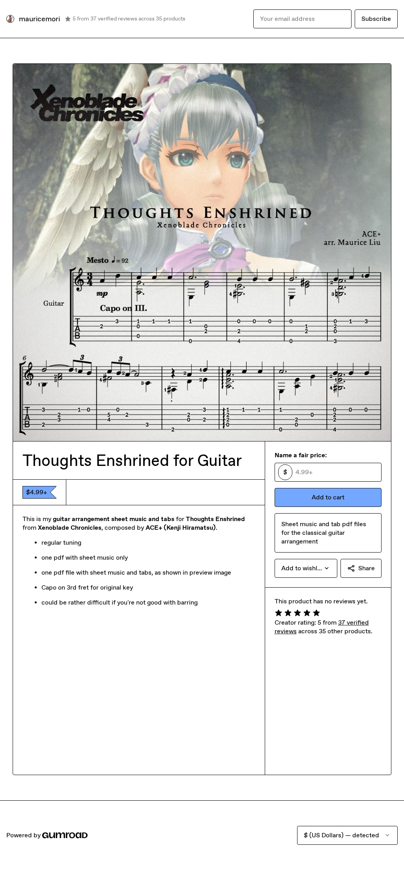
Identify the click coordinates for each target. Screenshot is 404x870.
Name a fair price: (301, 455)
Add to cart (328, 497)
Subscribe (376, 18)
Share (366, 568)
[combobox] (306, 568)
